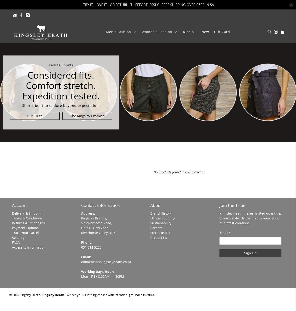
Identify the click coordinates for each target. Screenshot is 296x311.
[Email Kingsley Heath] (15, 15)
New (205, 32)
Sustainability (160, 223)
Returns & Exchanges (28, 223)
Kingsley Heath (30, 295)
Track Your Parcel (25, 233)
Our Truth (35, 116)
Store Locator (160, 233)
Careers (156, 228)
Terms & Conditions (27, 218)
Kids (187, 32)
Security (18, 237)
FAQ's (16, 242)
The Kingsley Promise (87, 116)
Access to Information (29, 247)
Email (224, 232)
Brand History (161, 213)
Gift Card (222, 32)
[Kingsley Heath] (40, 32)
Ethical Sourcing (162, 218)
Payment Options (25, 228)
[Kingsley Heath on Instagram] (28, 15)
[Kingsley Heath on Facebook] (21, 15)
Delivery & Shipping (27, 213)
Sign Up (250, 253)
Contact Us (158, 237)
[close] (291, 5)
